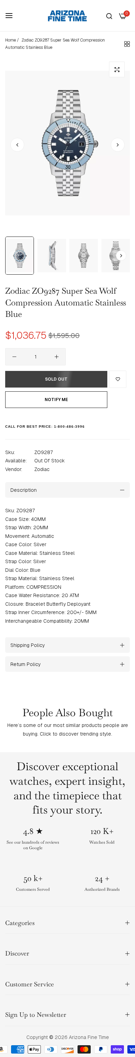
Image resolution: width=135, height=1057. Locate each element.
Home (10, 40)
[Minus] (14, 357)
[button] (118, 145)
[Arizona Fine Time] (67, 15)
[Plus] (57, 357)
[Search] (109, 15)
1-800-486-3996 (69, 426)
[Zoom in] (117, 69)
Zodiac (42, 469)
